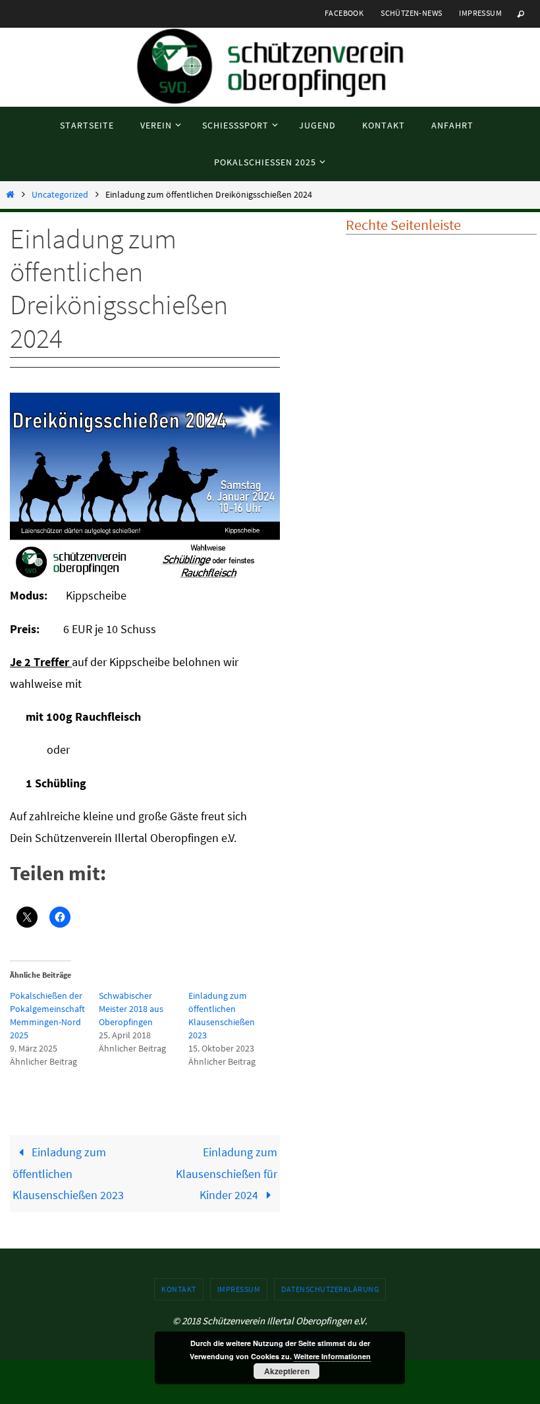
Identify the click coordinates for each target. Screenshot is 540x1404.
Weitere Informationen (332, 1356)
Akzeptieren (287, 1371)
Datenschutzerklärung (330, 1289)
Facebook (344, 13)
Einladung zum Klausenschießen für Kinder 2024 (226, 1173)
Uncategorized (60, 194)
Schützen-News (411, 13)
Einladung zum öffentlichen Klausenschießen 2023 (68, 1173)
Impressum (480, 13)
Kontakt (178, 1289)
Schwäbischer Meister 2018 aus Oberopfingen (131, 1009)
